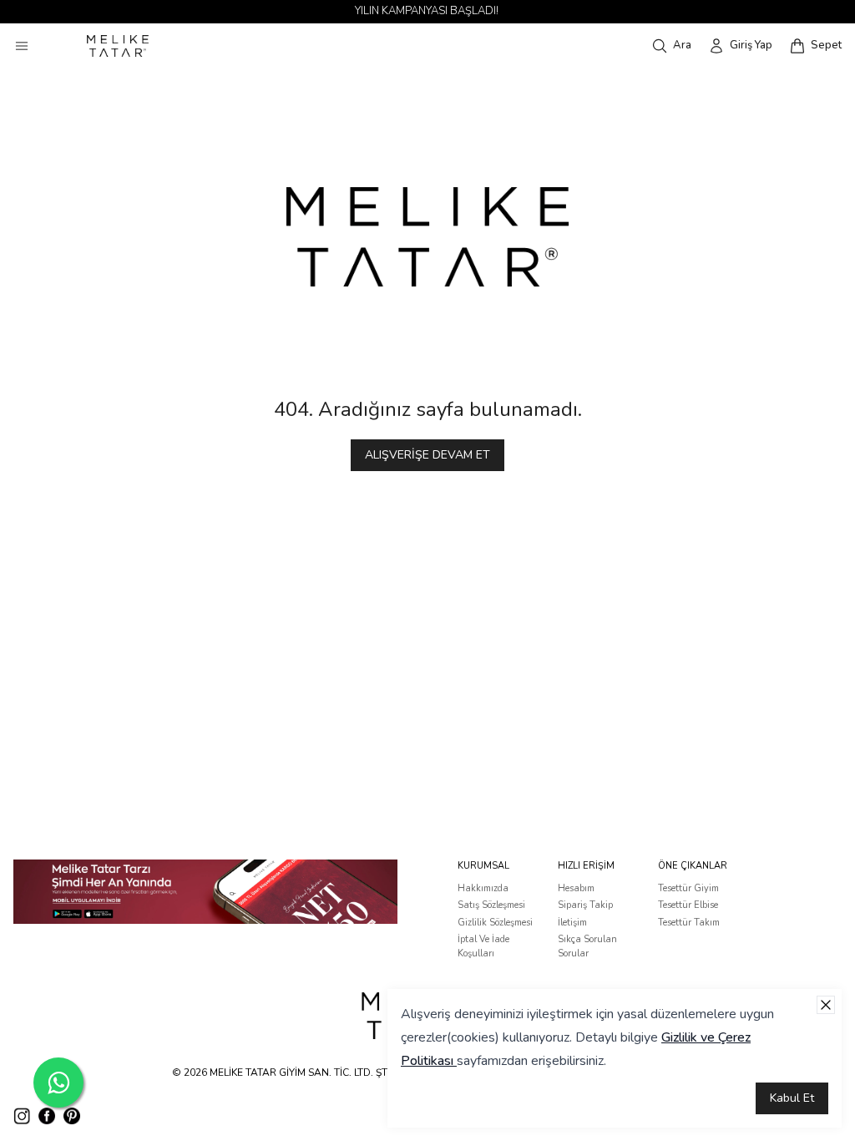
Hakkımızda (483, 888)
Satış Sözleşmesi (491, 905)
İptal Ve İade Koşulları (483, 946)
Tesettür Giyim (688, 888)
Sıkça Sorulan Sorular (587, 946)
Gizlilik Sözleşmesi (495, 922)
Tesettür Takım (689, 922)
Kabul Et (792, 1098)
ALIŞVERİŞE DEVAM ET (427, 455)
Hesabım (576, 888)
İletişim (572, 922)
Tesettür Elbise (688, 905)
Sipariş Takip (585, 905)
